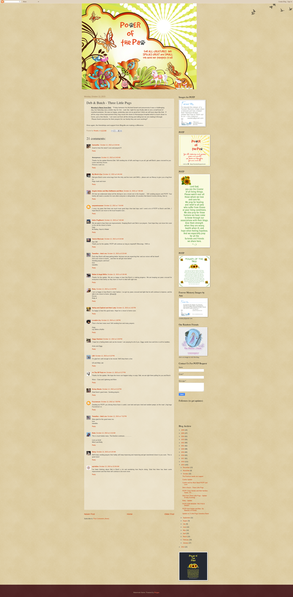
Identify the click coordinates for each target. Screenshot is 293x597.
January (186, 543)
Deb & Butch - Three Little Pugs (193, 487)
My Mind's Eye (97, 174)
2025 (183, 433)
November (186, 470)
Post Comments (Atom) (101, 518)
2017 (183, 458)
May (184, 530)
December (186, 467)
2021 (183, 446)
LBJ (93, 356)
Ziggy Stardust (97, 339)
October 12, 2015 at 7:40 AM (114, 220)
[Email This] (112, 131)
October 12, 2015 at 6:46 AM (112, 174)
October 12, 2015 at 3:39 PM (112, 339)
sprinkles (95, 466)
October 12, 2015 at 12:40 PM (106, 289)
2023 (183, 439)
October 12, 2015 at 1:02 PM (126, 308)
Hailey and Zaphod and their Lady (104, 308)
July (184, 524)
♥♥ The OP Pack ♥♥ (99, 372)
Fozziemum (96, 402)
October (186, 474)
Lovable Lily (96, 320)
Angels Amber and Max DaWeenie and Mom (107, 191)
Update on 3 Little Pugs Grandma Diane (195, 513)
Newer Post (89, 514)
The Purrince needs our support (192, 476)
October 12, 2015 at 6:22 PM (111, 389)
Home (129, 514)
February (186, 540)
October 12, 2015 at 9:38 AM (117, 274)
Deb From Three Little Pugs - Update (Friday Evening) (194, 496)
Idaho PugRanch (98, 220)
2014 (183, 547)
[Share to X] (116, 131)
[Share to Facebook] (119, 131)
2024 (183, 436)
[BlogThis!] (114, 131)
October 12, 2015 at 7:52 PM (117, 416)
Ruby (94, 289)
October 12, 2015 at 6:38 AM (109, 145)
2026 (183, 430)
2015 (183, 465)
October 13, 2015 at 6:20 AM (106, 452)
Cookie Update (187, 479)
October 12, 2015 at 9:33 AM (117, 253)
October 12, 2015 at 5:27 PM (116, 372)
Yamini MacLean (98, 239)
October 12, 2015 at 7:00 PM (110, 402)
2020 (183, 449)
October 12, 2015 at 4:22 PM (105, 356)
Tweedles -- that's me (99, 253)
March (185, 536)
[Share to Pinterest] (121, 131)
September (187, 518)
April (184, 533)
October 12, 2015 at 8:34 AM (113, 239)
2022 (183, 443)
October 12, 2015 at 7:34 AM (113, 205)
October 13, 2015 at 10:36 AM (109, 466)
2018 (183, 455)
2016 (183, 462)
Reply (94, 151)
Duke (94, 433)
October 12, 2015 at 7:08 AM (133, 191)
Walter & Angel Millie (99, 274)
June (185, 527)
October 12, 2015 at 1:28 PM (111, 320)
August (185, 521)
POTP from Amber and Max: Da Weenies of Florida (193, 509)
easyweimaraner (97, 205)
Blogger (156, 592)
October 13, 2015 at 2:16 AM (105, 433)
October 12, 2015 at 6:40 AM (110, 157)
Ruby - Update (187, 500)
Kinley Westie (97, 389)
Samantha (96, 145)
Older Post (169, 514)
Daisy (94, 452)
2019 (183, 452)
